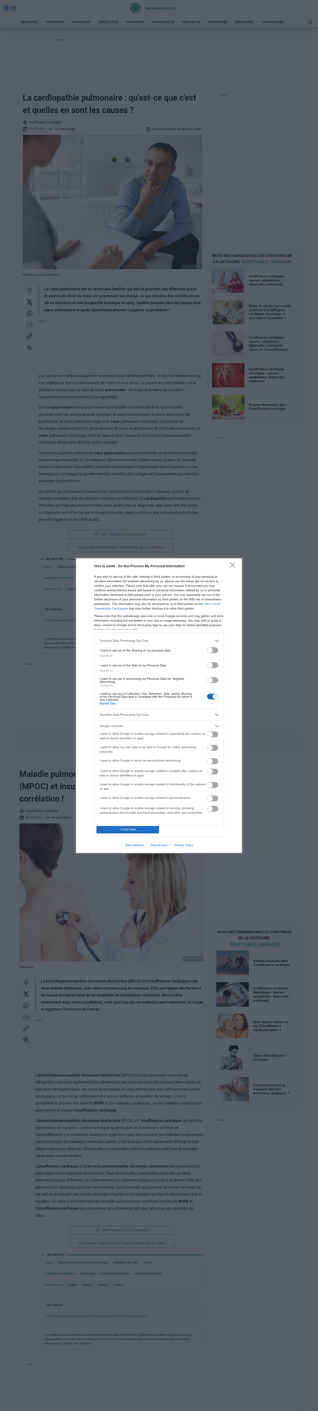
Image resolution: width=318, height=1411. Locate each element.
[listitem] (159, 640)
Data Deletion (134, 845)
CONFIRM (128, 829)
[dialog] (159, 705)
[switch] (212, 650)
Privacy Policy (183, 845)
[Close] (234, 566)
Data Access (159, 845)
